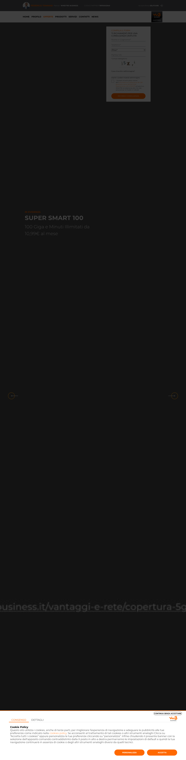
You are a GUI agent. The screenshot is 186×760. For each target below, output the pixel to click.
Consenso (18, 719)
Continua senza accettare (167, 713)
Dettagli (37, 719)
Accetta (162, 752)
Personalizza (129, 752)
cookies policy (58, 733)
